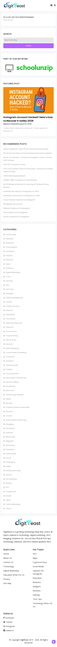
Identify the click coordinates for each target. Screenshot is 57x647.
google (8, 403)
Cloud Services (12, 373)
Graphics (9, 361)
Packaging (10, 462)
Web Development (13, 323)
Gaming (9, 281)
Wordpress (10, 386)
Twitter (9, 622)
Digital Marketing (12, 272)
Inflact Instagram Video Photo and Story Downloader (26, 149)
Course (8, 415)
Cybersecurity (11, 365)
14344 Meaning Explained (14, 176)
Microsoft (9, 390)
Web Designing (12, 348)
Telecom (9, 327)
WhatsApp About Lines (13, 204)
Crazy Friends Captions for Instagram (19, 200)
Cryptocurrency (12, 306)
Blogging (9, 424)
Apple (8, 399)
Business (9, 238)
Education (9, 251)
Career (8, 302)
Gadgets (9, 293)
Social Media (11, 247)
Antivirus (9, 432)
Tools (7, 276)
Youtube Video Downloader (17, 407)
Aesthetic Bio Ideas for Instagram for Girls (21, 191)
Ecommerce (11, 331)
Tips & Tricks (10, 340)
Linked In (9, 630)
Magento (9, 441)
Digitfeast (24, 640)
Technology (10, 234)
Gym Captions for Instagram (15, 212)
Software (9, 268)
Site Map (7, 583)
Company (9, 356)
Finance (9, 255)
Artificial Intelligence (14, 297)
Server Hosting (11, 382)
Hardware (10, 428)
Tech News (10, 319)
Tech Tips (9, 289)
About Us (7, 558)
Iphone (8, 474)
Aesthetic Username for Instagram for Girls (21, 195)
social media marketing (15, 352)
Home (6, 553)
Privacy (6, 579)
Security (9, 344)
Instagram (10, 626)
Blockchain (10, 437)
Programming (11, 335)
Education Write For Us (13, 574)
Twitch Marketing (12, 504)
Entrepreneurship (13, 470)
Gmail (8, 458)
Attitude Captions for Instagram (16, 208)
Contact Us (8, 562)
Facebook (9, 617)
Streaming (10, 445)
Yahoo (8, 508)
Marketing (9, 314)
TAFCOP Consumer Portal (14, 164)
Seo (7, 285)
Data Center (10, 453)
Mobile (8, 483)
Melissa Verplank (10, 124)
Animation (10, 449)
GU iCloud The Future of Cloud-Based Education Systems (27, 153)
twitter (8, 466)
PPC (7, 487)
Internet (8, 310)
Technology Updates (14, 394)
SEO (35, 553)
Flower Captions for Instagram (16, 216)
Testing (8, 369)
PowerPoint (10, 491)
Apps (7, 264)
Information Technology (15, 378)
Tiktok (8, 500)
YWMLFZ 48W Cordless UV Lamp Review (20, 180)
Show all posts (8, 20)
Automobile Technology (16, 420)
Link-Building (11, 479)
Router (8, 496)
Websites (9, 243)
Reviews (9, 259)
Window (9, 411)
